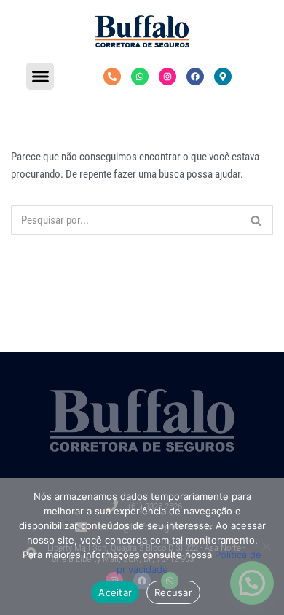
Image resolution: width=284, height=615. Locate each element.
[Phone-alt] (112, 76)
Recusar (173, 592)
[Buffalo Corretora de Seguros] (142, 31)
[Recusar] (266, 546)
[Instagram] (167, 76)
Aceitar (115, 592)
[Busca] (256, 220)
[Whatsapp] (140, 76)
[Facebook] (195, 76)
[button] (40, 76)
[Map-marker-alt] (223, 76)
